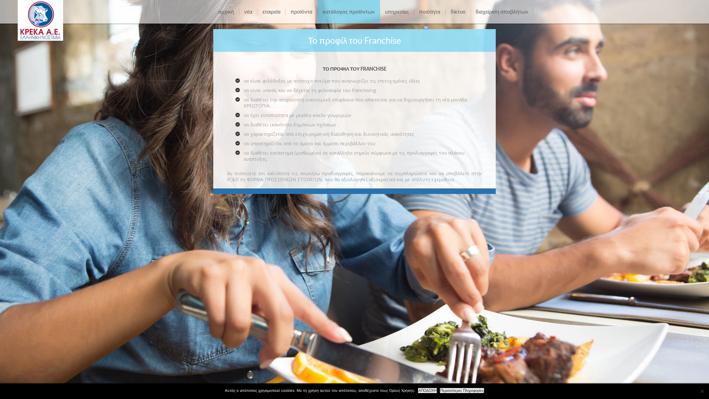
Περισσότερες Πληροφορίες (462, 390)
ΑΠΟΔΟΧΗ (427, 390)
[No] (702, 391)
